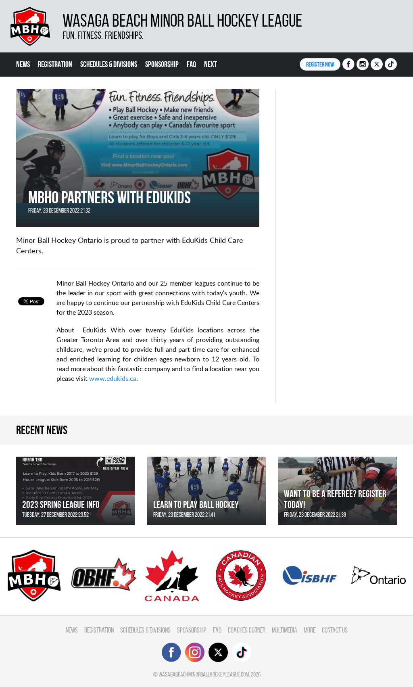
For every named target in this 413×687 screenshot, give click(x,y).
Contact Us (335, 630)
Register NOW (320, 64)
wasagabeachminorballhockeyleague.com (204, 674)
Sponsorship (162, 64)
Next (210, 64)
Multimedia (284, 630)
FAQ (191, 64)
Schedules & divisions (108, 64)
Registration (55, 64)
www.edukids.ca (112, 378)
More (309, 630)
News (23, 64)
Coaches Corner (246, 630)
